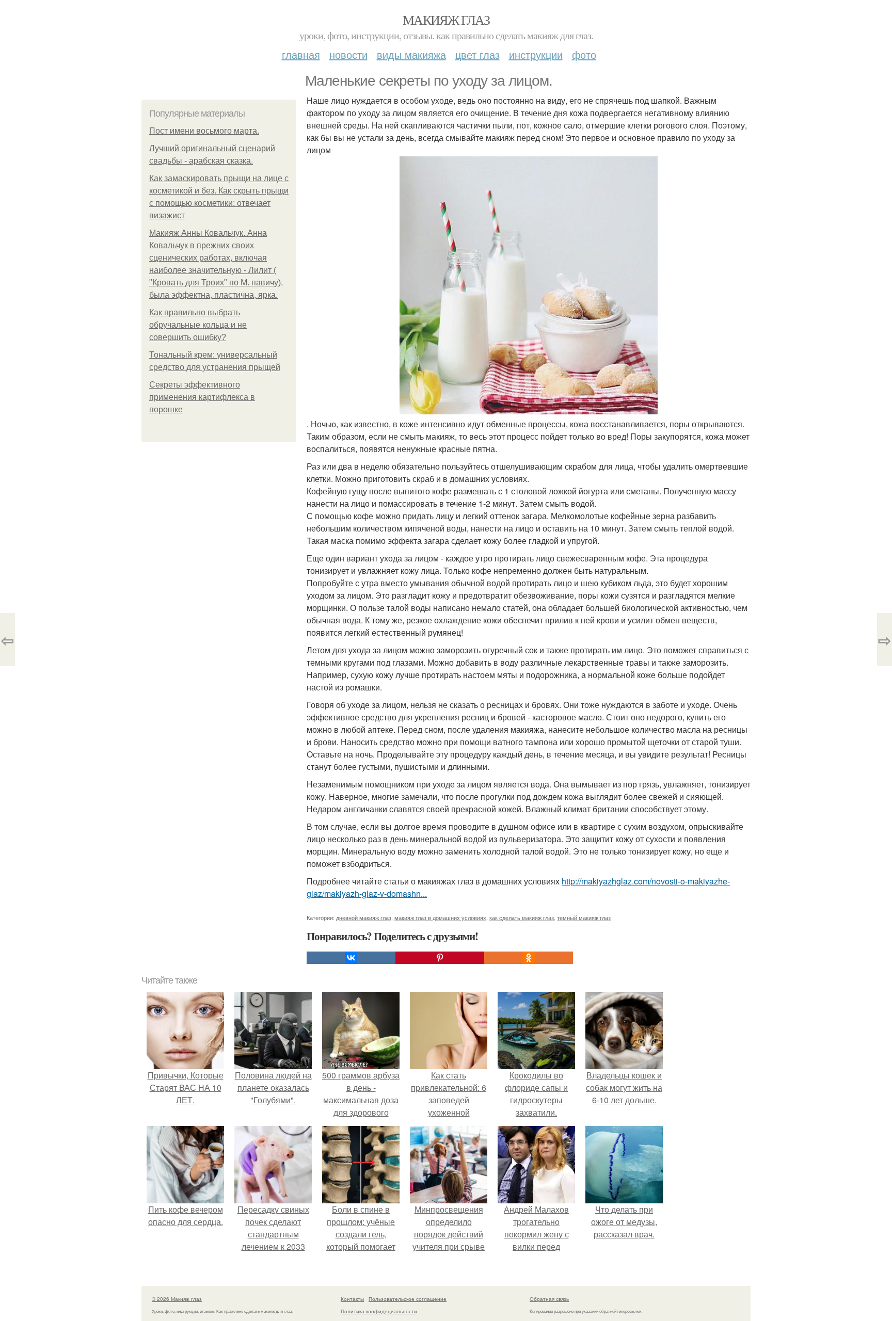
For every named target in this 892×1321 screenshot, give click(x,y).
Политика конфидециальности (379, 1311)
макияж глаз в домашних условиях (440, 917)
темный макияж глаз (584, 917)
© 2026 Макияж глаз (177, 1298)
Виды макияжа (411, 54)
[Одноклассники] (528, 958)
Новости (348, 54)
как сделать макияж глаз (521, 917)
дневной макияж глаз (363, 917)
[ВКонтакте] (351, 958)
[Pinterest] (439, 958)
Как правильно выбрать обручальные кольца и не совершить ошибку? (198, 325)
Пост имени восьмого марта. (204, 130)
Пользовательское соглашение (408, 1298)
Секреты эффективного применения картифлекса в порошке (202, 397)
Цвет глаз (477, 54)
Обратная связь (549, 1298)
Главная (301, 54)
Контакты (352, 1298)
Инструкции (536, 54)
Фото (584, 54)
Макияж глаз (446, 19)
